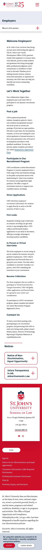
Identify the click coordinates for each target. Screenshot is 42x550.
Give (11, 450)
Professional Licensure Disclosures (16, 476)
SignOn (5, 458)
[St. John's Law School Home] (13, 4)
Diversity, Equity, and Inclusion (15, 484)
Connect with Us (21, 430)
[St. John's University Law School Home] (21, 402)
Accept (9, 545)
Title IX (5, 480)
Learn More (26, 545)
